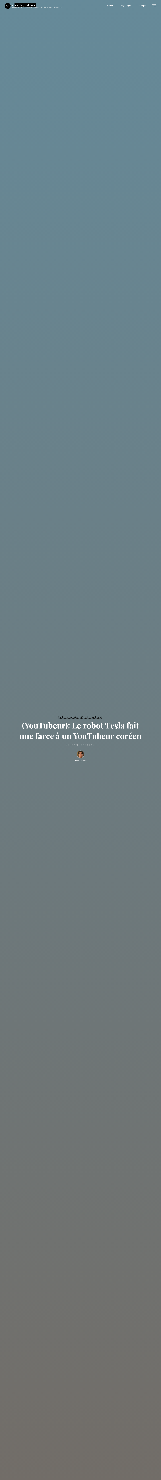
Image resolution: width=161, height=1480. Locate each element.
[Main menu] (154, 5)
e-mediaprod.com (23, 5)
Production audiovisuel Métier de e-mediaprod (80, 717)
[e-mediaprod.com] (8, 5)
